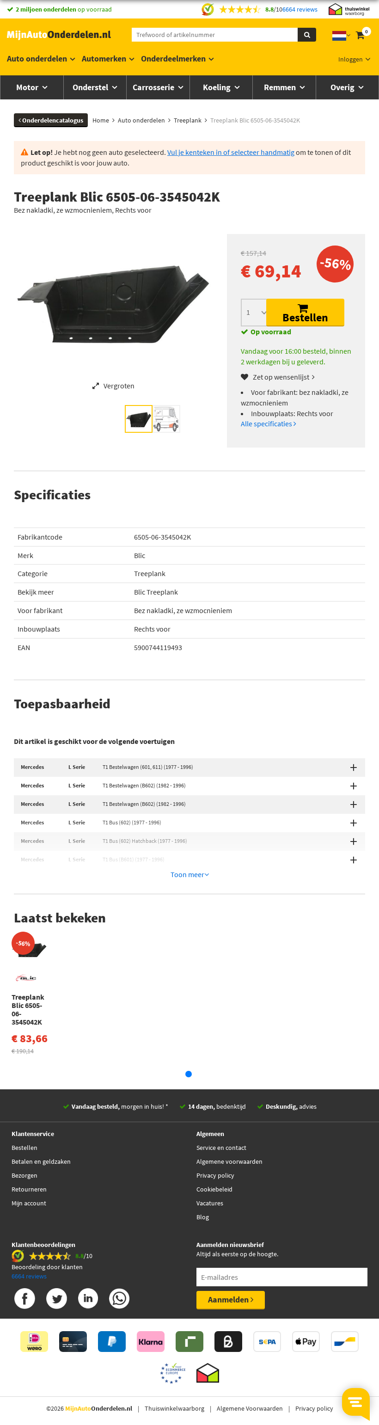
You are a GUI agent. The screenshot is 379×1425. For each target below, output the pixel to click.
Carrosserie (154, 87)
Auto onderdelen (37, 58)
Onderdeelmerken (173, 58)
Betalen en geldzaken (41, 1161)
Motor (28, 87)
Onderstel (91, 87)
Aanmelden (229, 1299)
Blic (139, 555)
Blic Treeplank (156, 591)
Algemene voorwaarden (229, 1161)
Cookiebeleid (214, 1189)
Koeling (217, 87)
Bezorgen (24, 1175)
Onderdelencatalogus (52, 120)
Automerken (104, 58)
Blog (202, 1217)
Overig (343, 87)
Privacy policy (215, 1175)
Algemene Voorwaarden (250, 1408)
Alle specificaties (267, 423)
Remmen (281, 87)
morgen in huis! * (120, 1106)
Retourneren (29, 1189)
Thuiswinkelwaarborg (174, 1408)
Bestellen (305, 317)
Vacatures (209, 1203)
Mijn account (29, 1203)
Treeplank (149, 573)
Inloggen (350, 59)
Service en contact (221, 1147)
